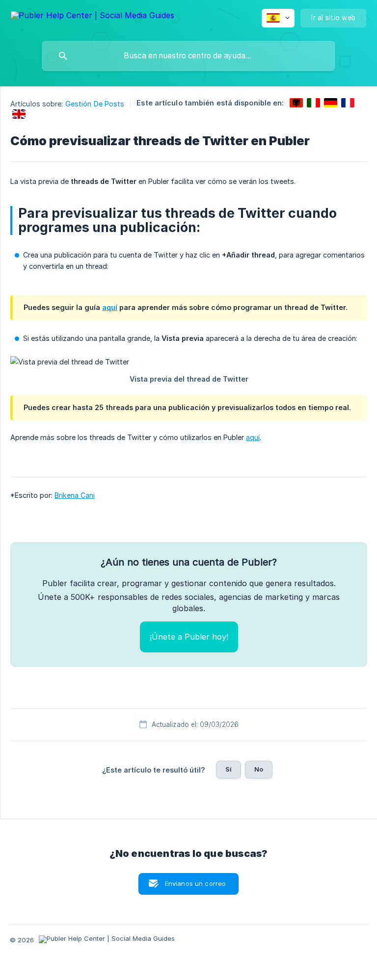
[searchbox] (188, 56)
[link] (296, 102)
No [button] (258, 769)
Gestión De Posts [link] (95, 104)
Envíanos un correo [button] (195, 883)
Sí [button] (228, 769)
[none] (92, 17)
